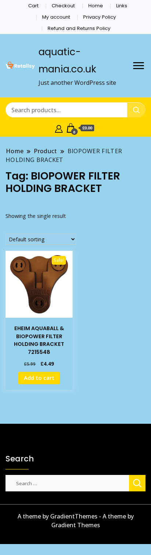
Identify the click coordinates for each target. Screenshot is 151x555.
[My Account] (59, 128)
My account (56, 17)
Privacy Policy (99, 17)
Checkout (63, 5)
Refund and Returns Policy (79, 28)
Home (95, 5)
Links (121, 5)
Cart (33, 5)
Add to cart (39, 377)
